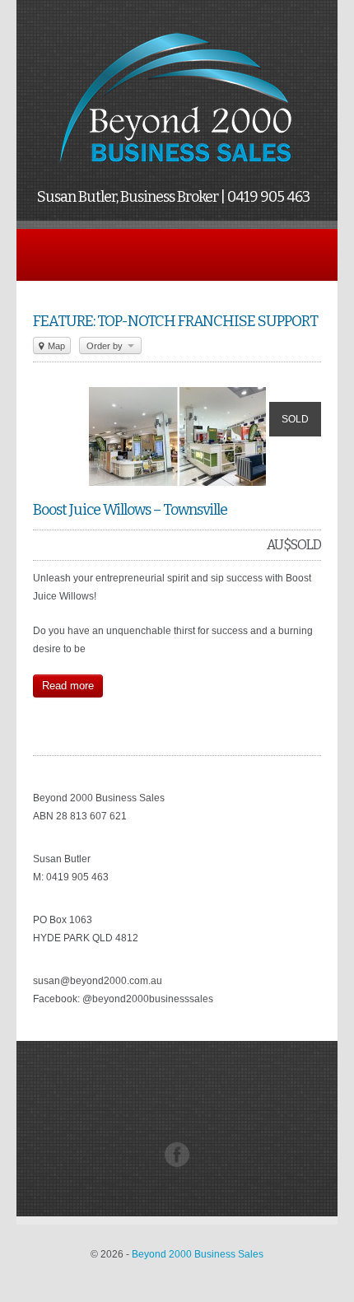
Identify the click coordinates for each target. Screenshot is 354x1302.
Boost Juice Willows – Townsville (130, 510)
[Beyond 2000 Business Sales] (177, 169)
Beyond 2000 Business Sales (197, 1254)
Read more (68, 685)
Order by (105, 346)
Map (55, 346)
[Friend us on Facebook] (177, 1163)
